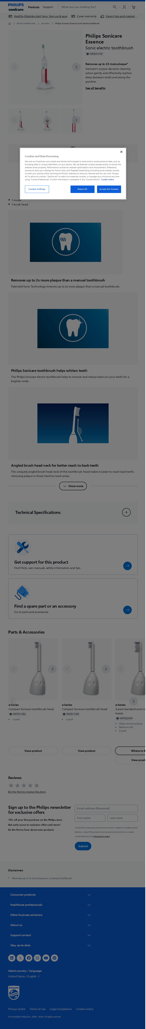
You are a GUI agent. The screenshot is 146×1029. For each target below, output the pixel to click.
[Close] (120, 152)
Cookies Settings (35, 189)
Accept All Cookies (107, 189)
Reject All (81, 189)
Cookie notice (106, 179)
